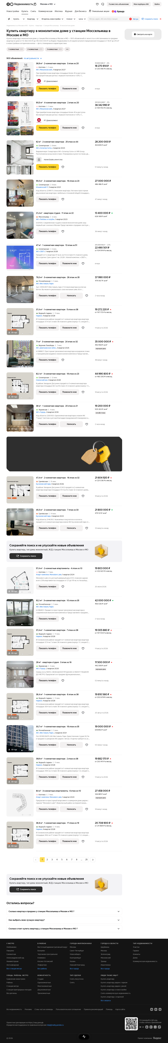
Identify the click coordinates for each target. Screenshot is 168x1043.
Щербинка (105, 947)
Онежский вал (42, 380)
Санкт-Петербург (77, 951)
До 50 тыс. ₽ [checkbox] (33, 457)
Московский (106, 958)
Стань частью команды (44, 1009)
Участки (136, 947)
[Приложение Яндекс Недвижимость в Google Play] (151, 1027)
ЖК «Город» (41, 412)
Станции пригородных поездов (19, 990)
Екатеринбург (75, 958)
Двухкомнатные (44, 990)
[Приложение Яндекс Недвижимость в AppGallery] (155, 1027)
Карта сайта (120, 1009)
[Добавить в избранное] (83, 89)
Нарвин (39, 316)
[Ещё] (67, 49)
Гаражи (136, 951)
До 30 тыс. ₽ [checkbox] (17, 457)
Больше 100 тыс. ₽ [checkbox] (20, 465)
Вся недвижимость (14, 1009)
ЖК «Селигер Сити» (44, 148)
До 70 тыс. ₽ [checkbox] (50, 457)
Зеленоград (105, 954)
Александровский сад (15, 958)
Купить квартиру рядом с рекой (113, 986)
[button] (102, 4)
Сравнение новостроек (16, 979)
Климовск (42, 958)
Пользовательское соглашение (68, 1009)
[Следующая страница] (93, 859)
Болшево (41, 951)
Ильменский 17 (42, 187)
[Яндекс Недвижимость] (22, 4)
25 (86, 859)
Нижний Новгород (77, 965)
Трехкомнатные (44, 993)
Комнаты (136, 954)
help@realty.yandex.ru (55, 1025)
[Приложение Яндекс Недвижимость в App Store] (146, 1027)
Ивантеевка (105, 965)
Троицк (103, 961)
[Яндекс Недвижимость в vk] (151, 1009)
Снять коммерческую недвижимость (115, 993)
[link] (157, 4)
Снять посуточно (77, 979)
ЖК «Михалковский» (44, 70)
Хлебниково (11, 947)
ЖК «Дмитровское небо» (46, 348)
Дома (135, 958)
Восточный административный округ (52, 947)
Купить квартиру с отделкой (112, 997)
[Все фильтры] (9, 19)
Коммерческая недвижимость (145, 961)
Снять (72, 983)
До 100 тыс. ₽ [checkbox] (66, 457)
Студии (40, 979)
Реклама (28, 1009)
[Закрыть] (160, 19)
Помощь (109, 1009)
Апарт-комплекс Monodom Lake (48, 575)
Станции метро (13, 986)
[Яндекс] (157, 1038)
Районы (10, 983)
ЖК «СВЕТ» (40, 251)
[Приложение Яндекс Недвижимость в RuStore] (159, 1027)
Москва (73, 947)
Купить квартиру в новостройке (114, 990)
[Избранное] (97, 4)
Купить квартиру (107, 979)
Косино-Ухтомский (45, 961)
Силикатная (11, 954)
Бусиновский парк (43, 484)
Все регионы (12, 993)
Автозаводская (13, 965)
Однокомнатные (44, 983)
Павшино (10, 951)
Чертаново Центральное (48, 954)
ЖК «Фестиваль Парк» (45, 284)
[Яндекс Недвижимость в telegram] (160, 1009)
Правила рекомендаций (93, 1009)
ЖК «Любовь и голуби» (45, 219)
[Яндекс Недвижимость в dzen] (155, 1009)
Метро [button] (135, 19)
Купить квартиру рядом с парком (114, 983)
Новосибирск (75, 954)
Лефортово (42, 965)
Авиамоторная (12, 961)
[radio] (47, 859)
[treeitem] (13, 11)
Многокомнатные (45, 986)
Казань (72, 961)
